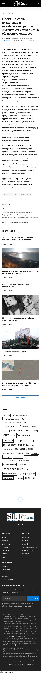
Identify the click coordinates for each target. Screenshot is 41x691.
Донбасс (26, 426)
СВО (6, 435)
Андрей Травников (11, 419)
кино (12, 453)
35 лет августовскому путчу (14, 352)
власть (31, 440)
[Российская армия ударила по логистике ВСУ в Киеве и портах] (20, 258)
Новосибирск (25, 430)
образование (9, 464)
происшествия (23, 464)
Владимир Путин (8, 426)
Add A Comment (20, 397)
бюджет (24, 441)
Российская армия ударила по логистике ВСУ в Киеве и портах (20, 272)
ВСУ (23, 419)
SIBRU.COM (15, 636)
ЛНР (13, 430)
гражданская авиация (14, 445)
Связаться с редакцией (23, 606)
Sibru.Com (7, 38)
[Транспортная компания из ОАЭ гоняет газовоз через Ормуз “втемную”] (20, 370)
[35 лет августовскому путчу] (20, 338)
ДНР (19, 426)
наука (12, 461)
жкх (33, 445)
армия (17, 441)
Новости (7, 40)
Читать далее (7, 244)
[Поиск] (38, 3)
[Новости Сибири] (20, 3)
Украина (23, 435)
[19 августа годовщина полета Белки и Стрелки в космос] (20, 305)
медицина (17, 457)
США (13, 436)
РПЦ (35, 430)
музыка (5, 460)
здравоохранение (24, 449)
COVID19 (6, 415)
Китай (34, 426)
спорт (28, 469)
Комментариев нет (19, 40)
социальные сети (25, 194)
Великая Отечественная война (14, 422)
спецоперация (13, 468)
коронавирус (22, 453)
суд (19, 474)
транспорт (7, 478)
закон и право (8, 449)
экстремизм (31, 478)
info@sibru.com (17, 645)
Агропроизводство (20, 415)
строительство (9, 474)
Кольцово (6, 430)
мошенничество (31, 457)
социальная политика (10, 194)
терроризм (29, 473)
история (6, 453)
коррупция (34, 453)
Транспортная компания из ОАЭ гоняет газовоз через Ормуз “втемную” (20, 384)
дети (28, 445)
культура (7, 457)
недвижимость (23, 461)
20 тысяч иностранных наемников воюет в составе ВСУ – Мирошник (17, 238)
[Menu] (3, 3)
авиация (8, 440)
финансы (18, 478)
